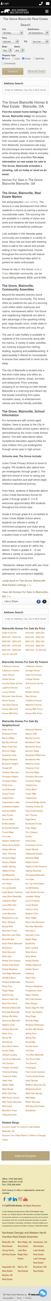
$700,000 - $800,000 (35, 645)
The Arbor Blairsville (34, 1054)
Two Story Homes (10, 704)
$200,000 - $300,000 (11, 637)
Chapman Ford (32, 768)
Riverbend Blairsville (11, 1007)
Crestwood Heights (10, 806)
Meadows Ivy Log (10, 917)
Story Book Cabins (10, 1046)
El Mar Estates (8, 823)
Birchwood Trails (33, 742)
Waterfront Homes (34, 704)
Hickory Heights (9, 862)
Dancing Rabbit (9, 810)
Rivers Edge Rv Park (35, 1007)
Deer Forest (7, 815)
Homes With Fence (34, 709)
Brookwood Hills (33, 759)
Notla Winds (31, 956)
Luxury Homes (8, 691)
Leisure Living (32, 909)
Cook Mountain (9, 789)
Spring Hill (6, 1037)
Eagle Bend (31, 819)
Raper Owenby (32, 994)
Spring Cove (31, 1033)
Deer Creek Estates (34, 810)
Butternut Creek (33, 763)
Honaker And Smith (11, 879)
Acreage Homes (33, 670)
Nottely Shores (32, 969)
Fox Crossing (31, 832)
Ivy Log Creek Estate (35, 883)
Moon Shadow (8, 922)
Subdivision (33, 29)
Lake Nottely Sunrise (35, 892)
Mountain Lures (33, 934)
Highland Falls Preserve (36, 866)
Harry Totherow (9, 853)
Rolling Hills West (10, 1016)
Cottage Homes (33, 679)
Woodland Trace (9, 1110)
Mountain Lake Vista (11, 934)
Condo (27, 58)
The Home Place (33, 1059)
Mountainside (8, 939)
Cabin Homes (8, 674)
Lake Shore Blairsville (11, 896)
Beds (4, 46)
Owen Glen (31, 977)
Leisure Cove (8, 909)
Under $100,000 (9, 632)
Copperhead (7, 797)
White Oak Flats (9, 1093)
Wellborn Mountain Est (36, 1084)
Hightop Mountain (33, 870)
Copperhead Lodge (11, 802)
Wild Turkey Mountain (12, 1101)
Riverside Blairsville (10, 1011)
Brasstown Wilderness (35, 755)
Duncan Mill (7, 819)
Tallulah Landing (9, 1054)
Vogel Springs (32, 1080)
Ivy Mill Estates (32, 887)
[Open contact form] (47, 3)
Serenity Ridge (32, 1020)
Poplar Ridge (8, 990)
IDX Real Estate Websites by (15, 1294)
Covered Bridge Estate (36, 802)
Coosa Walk (31, 793)
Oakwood (30, 973)
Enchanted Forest (34, 823)
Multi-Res (39, 58)
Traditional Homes (34, 700)
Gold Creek (31, 840)
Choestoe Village (33, 780)
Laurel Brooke (32, 904)
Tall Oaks (30, 1050)
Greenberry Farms (34, 845)
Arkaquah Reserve (34, 729)
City (4, 29)
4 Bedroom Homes (34, 666)
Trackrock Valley (9, 1076)
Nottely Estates (32, 960)
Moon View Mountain (35, 922)
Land (17, 58)
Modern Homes (32, 691)
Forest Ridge (8, 832)
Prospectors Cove (34, 990)
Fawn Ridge (31, 827)
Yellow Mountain (9, 1114)
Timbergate (31, 1067)
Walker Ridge (8, 1084)
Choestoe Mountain (34, 776)
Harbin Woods (32, 849)
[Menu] (46, 11)
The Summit (31, 1063)
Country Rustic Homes (12, 683)
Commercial (9, 63)
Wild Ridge (30, 1097)
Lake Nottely (31, 202)
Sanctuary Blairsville (11, 1020)
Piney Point (7, 986)
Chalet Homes (8, 679)
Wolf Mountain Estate (35, 1106)
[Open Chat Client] (43, 1293)
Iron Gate (30, 879)
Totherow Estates (10, 1071)
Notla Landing (32, 947)
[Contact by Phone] (41, 3)
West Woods (7, 1089)
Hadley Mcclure (9, 849)
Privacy (28, 1298)
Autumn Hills (31, 733)
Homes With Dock (10, 709)
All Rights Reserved (32, 1205)
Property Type (9, 55)
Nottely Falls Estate (10, 964)
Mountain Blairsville (34, 926)
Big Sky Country (33, 738)
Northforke (30, 943)
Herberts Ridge (32, 857)
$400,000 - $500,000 (11, 641)
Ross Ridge (31, 1016)
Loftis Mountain (9, 913)
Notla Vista (7, 956)
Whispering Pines (33, 1089)
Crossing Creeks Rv (34, 806)
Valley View (7, 1080)
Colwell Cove (31, 785)
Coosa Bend (31, 789)
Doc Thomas (31, 815)
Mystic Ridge (31, 939)
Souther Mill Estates (34, 1029)
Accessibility (8, 1298)
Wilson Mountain (33, 1101)
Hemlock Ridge (9, 857)
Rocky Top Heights (34, 1011)
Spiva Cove (7, 1033)
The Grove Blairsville (11, 1059)
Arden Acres (7, 729)
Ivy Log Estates (9, 887)
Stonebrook (7, 1041)
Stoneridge (30, 1041)
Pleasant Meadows (34, 986)
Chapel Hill (7, 768)
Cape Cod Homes (34, 674)
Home (7, 58)
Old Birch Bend (9, 977)
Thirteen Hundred (10, 1067)
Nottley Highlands (33, 964)
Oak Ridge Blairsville (11, 973)
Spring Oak (31, 1037)
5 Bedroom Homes (10, 670)
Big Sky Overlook (9, 742)
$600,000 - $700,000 (11, 645)
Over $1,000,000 (9, 654)
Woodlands (31, 1110)
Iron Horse (7, 883)
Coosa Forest (8, 793)
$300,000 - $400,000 (35, 637)
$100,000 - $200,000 (35, 632)
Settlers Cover (8, 1024)
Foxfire (29, 836)
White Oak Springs (34, 1093)
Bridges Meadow (9, 759)
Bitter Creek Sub (9, 746)
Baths (17, 46)
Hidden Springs (9, 866)
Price (4, 37)
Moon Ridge (31, 917)
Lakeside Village (33, 896)
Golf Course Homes (34, 683)
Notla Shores (31, 952)
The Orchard (8, 1063)
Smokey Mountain (10, 1029)
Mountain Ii (30, 930)
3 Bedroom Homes (10, 666)
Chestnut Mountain (10, 772)
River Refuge (31, 1003)
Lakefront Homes (10, 687)
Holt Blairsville (8, 875)
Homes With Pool (10, 713)
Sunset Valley (8, 1050)
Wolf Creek (7, 1106)
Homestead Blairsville (35, 875)
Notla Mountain (9, 952)
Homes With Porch (34, 713)
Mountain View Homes (12, 696)
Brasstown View (9, 755)
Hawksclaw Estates (34, 853)
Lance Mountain (9, 904)
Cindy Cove (7, 785)
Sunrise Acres (32, 1046)
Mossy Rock (7, 926)
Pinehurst (30, 982)
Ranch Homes (8, 700)
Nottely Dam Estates (11, 960)
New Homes (31, 696)
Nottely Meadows (10, 969)
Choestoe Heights (10, 776)
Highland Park (8, 870)
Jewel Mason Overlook (12, 892)
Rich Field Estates (34, 999)
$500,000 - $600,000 (35, 641)
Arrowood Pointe (9, 733)
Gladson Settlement (11, 840)
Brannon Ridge (9, 750)
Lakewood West (9, 900)
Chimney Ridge (32, 772)
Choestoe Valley (9, 780)
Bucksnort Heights (10, 763)
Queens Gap (8, 994)
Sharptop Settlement (35, 1024)
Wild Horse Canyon (10, 1097)
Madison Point (32, 913)
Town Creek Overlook (35, 1071)
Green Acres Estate (11, 845)
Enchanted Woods (10, 827)
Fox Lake (6, 836)
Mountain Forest (9, 930)
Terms (19, 1298)
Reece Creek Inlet (10, 999)
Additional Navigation (25, 1155)
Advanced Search (37, 70)
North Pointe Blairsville (12, 943)
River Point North (9, 1003)
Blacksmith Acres (33, 746)
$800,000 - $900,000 (11, 649)
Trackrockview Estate (35, 1076)
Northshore (7, 947)
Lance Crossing (33, 900)
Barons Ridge (8, 738)
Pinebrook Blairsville (11, 982)
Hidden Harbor (32, 862)
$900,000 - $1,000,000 (36, 649)
